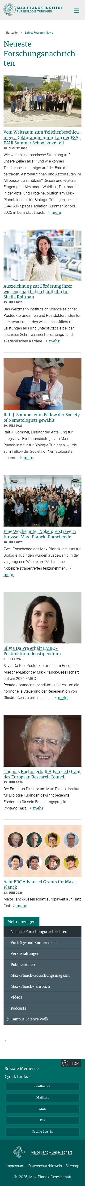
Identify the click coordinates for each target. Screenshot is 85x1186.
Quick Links (17, 1076)
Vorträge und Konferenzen (34, 942)
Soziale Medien (20, 1068)
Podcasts (18, 1008)
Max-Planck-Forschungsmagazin (40, 975)
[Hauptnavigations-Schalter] (76, 11)
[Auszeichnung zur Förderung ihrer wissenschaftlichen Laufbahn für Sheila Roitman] (42, 255)
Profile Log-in (42, 1131)
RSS (42, 1120)
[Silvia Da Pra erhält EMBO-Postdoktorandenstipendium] (42, 617)
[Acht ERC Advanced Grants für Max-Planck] (42, 851)
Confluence (42, 1086)
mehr (56, 212)
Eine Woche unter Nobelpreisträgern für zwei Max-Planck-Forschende (40, 534)
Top (75, 1063)
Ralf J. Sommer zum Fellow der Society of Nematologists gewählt (42, 417)
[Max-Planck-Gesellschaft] (21, 1152)
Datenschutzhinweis (45, 1166)
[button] (21, 921)
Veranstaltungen (25, 953)
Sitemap (72, 1166)
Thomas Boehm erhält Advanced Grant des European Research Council (42, 774)
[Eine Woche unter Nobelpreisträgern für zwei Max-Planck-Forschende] (42, 501)
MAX (42, 1109)
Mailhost (42, 1097)
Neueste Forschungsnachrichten (39, 931)
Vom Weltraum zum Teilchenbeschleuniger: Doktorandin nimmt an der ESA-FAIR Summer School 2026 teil (42, 138)
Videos (16, 997)
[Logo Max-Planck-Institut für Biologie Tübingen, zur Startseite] (34, 10)
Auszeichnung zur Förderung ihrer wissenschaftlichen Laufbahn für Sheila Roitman (38, 292)
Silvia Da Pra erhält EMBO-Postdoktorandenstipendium (32, 651)
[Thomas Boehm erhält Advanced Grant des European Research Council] (42, 741)
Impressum (15, 1166)
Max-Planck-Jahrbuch (30, 986)
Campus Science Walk (29, 1019)
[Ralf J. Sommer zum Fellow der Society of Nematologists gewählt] (42, 384)
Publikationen (23, 964)
